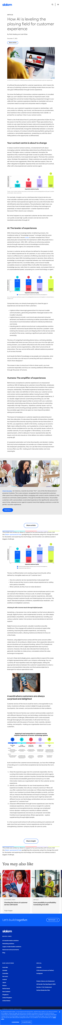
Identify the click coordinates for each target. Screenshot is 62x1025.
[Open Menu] (58, 4)
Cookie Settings (15, 1022)
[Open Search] (52, 4)
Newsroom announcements (10, 949)
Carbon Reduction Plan (43, 990)
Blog (3, 952)
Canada (4, 970)
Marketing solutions (8, 943)
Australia (5, 967)
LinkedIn (38, 967)
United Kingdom (7, 997)
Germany (5, 976)
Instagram (39, 973)
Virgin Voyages (7, 491)
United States (6, 1000)
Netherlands (6, 988)
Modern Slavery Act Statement (45, 981)
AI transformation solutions (10, 940)
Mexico (4, 985)
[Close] (59, 1012)
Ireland (4, 979)
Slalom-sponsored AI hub (13, 534)
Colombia (5, 973)
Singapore (5, 994)
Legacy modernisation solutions (11, 946)
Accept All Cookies (26, 1022)
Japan (4, 982)
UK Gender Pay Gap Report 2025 (46, 984)
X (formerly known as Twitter (44, 970)
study (27, 237)
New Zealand (6, 991)
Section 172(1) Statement (44, 987)
